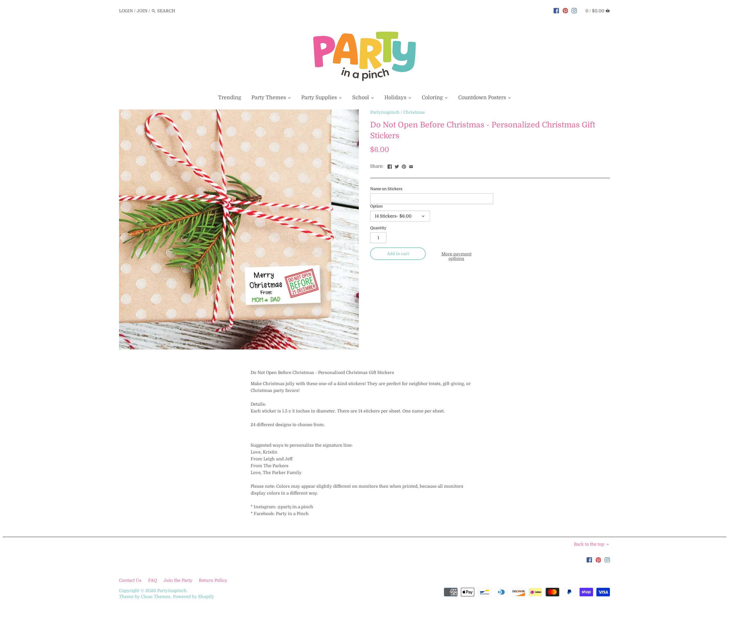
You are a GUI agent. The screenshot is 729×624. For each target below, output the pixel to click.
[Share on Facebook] (390, 165)
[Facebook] (556, 10)
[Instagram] (574, 10)
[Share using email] (411, 165)
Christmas (414, 112)
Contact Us (131, 580)
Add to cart (398, 253)
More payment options (456, 256)
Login (126, 10)
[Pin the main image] (404, 165)
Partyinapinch (385, 112)
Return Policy (213, 580)
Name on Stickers (386, 189)
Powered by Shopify (193, 596)
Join (142, 10)
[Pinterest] (565, 10)
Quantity (378, 228)
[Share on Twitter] (397, 165)
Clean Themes (156, 596)
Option (376, 206)
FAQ (152, 580)
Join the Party (178, 580)
